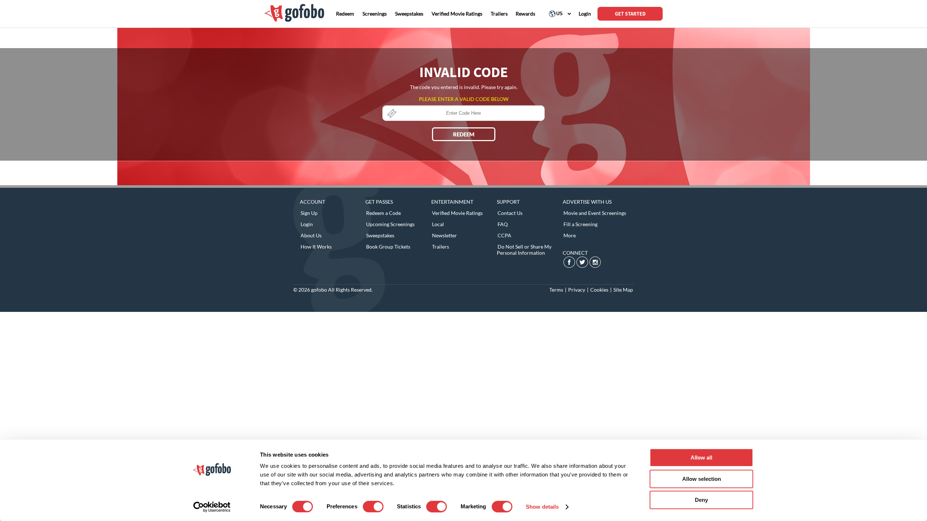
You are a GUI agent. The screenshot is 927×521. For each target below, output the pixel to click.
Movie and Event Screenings (594, 213)
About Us (311, 235)
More (569, 235)
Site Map (623, 290)
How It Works (316, 246)
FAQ (503, 224)
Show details (542, 507)
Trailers (440, 246)
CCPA (504, 235)
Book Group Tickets (388, 246)
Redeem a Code (383, 213)
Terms (556, 290)
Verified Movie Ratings (457, 213)
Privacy (576, 290)
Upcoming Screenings (390, 224)
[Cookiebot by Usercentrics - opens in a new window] (212, 506)
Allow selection (701, 479)
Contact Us (510, 213)
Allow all (701, 457)
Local (438, 224)
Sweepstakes (380, 235)
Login (307, 224)
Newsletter (444, 235)
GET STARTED (630, 13)
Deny (701, 500)
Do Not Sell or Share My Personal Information (524, 249)
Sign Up (309, 213)
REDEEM (463, 134)
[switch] (373, 506)
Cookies (599, 290)
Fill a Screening (580, 224)
